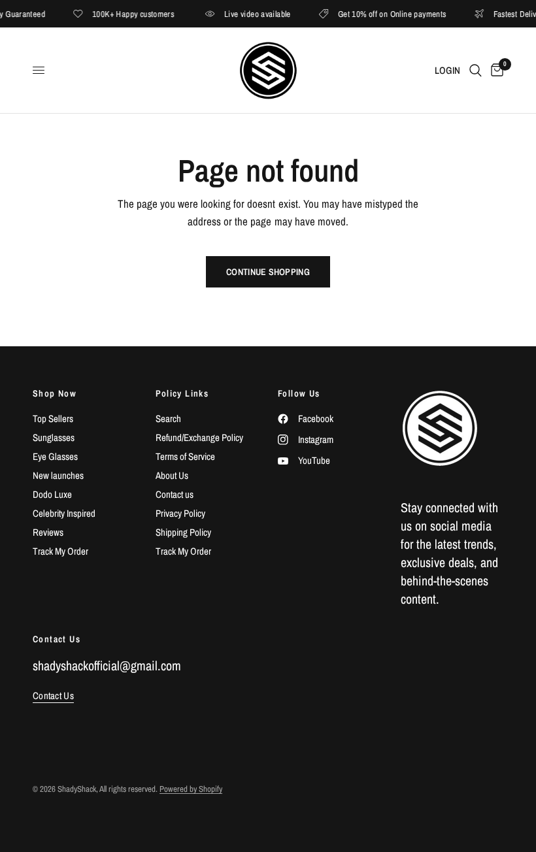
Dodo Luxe (52, 494)
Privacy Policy (180, 513)
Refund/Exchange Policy (199, 437)
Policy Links (182, 393)
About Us (172, 475)
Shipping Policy (183, 532)
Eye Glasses (55, 456)
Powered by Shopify (190, 789)
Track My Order (60, 551)
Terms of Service (185, 456)
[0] (494, 70)
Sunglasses (54, 437)
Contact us (174, 494)
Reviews (48, 532)
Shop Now (54, 393)
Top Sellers (53, 418)
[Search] (475, 70)
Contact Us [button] (53, 695)
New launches (58, 475)
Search (168, 418)
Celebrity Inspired (64, 513)
